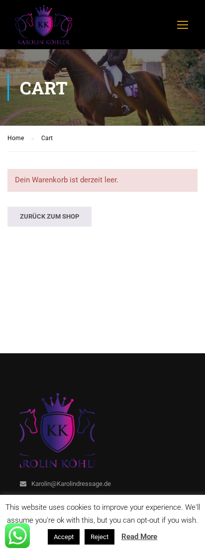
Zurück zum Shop (49, 216)
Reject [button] (99, 537)
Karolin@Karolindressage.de (71, 483)
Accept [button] (64, 537)
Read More (139, 536)
